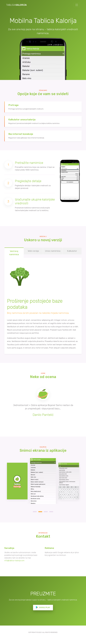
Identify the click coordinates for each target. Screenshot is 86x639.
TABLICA (16, 5)
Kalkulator (72, 251)
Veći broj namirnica (14, 253)
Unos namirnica (52, 251)
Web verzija (33, 251)
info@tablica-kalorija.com (14, 560)
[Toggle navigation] (77, 5)
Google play (44, 607)
